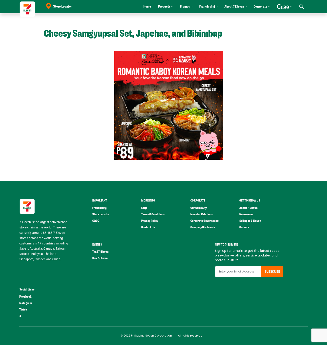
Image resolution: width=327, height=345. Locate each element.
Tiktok (23, 309)
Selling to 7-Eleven (250, 220)
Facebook (25, 296)
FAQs (144, 208)
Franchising (99, 208)
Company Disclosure (202, 227)
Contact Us (148, 227)
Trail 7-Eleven (100, 251)
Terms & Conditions (153, 214)
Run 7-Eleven (100, 258)
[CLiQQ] (284, 6)
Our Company (198, 208)
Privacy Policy (149, 220)
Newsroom (246, 214)
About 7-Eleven (248, 208)
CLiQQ (95, 220)
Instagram (25, 303)
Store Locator (62, 6)
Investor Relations (201, 214)
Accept (313, 337)
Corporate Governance (204, 220)
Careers (244, 227)
